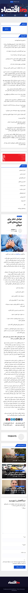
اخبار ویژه (23, 201)
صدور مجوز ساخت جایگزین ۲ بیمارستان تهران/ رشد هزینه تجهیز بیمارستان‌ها (15, 490)
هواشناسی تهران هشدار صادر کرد (17, 64)
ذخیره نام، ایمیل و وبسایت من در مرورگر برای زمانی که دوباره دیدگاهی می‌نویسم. (14, 562)
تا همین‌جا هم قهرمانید (20, 40)
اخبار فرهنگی (22, 193)
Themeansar (14, 590)
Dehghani (13, 229)
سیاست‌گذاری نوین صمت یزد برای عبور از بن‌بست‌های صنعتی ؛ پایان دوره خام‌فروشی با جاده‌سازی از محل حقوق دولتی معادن (15, 129)
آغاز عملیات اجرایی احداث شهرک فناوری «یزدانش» (14, 114)
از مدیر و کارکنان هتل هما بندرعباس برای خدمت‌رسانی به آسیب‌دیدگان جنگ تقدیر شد (15, 89)
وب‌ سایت (23, 552)
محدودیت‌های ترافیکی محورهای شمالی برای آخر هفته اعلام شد (14, 143)
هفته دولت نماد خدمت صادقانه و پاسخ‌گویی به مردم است (14, 95)
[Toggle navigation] (15, 15)
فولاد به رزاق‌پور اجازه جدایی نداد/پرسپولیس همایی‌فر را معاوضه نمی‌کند (15, 59)
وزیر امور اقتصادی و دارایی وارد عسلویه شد (15, 51)
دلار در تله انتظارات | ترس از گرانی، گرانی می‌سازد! (14, 68)
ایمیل (23, 545)
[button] (4, 15)
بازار (24, 204)
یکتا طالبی (14, 460)
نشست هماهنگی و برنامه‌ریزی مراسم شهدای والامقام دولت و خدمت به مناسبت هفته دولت (14, 100)
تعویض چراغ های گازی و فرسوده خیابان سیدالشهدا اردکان (16, 123)
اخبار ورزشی (22, 197)
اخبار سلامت (22, 189)
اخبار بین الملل (22, 182)
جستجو (24, 24)
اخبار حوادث (22, 185)
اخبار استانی (22, 174)
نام (24, 537)
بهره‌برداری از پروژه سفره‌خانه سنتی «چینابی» (15, 110)
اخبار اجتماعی (22, 170)
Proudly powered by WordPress (9, 589)
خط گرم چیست (21, 118)
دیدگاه (23, 508)
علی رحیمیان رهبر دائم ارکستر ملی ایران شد (20, 425)
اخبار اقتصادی (22, 178)
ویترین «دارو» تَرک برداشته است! (18, 55)
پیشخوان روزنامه (21, 208)
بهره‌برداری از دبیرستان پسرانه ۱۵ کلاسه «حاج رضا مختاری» (14, 106)
